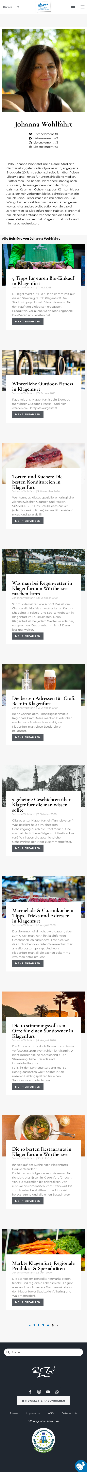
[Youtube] (48, 1391)
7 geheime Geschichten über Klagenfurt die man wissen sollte (41, 804)
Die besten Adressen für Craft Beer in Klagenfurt (43, 701)
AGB (51, 1413)
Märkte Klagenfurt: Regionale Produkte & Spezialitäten (43, 1265)
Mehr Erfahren (27, 321)
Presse (14, 1413)
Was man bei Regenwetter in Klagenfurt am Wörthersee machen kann (42, 588)
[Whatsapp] (56, 1391)
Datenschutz (69, 1413)
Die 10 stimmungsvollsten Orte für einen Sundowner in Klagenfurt (42, 1030)
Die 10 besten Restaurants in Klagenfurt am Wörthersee (41, 1151)
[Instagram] (39, 1391)
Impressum (33, 1413)
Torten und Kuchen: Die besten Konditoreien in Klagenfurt (37, 481)
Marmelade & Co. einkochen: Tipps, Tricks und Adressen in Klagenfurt (42, 915)
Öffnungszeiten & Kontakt (43, 1421)
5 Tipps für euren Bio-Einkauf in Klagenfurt (43, 280)
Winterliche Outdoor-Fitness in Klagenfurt (42, 386)
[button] (82, 7)
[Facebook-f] (30, 1391)
